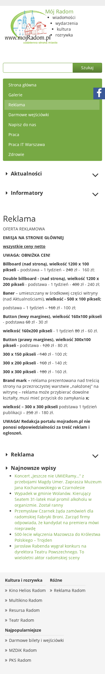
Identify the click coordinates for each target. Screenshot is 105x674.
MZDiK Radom (23, 650)
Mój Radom (59, 11)
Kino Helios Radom (27, 590)
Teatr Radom (21, 620)
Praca (13, 134)
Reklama (16, 104)
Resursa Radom (24, 610)
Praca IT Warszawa (26, 144)
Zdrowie (16, 154)
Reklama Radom (69, 590)
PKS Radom (20, 660)
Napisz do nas (22, 124)
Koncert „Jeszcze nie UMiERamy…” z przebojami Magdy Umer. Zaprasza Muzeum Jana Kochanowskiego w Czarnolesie (58, 481)
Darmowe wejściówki (28, 114)
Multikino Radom (25, 600)
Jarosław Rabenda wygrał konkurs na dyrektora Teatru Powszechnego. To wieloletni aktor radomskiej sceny (50, 551)
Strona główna (22, 85)
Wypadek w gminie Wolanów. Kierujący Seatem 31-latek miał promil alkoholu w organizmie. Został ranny (53, 499)
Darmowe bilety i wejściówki (36, 640)
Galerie (15, 95)
